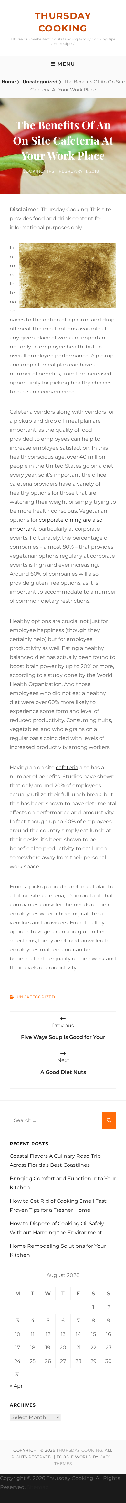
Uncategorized (40, 82)
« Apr (16, 1386)
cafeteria (67, 767)
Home (9, 82)
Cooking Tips (38, 171)
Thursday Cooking (79, 1450)
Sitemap (38, 1487)
